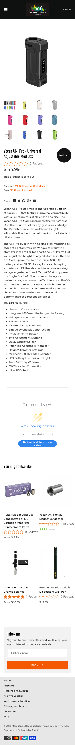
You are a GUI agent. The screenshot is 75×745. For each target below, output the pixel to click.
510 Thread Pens (18, 190)
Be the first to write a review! (37, 443)
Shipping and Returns (15, 706)
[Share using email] (34, 200)
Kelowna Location (13, 695)
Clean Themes (60, 726)
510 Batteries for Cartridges (30, 186)
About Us (9, 685)
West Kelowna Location (17, 701)
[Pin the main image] (23, 200)
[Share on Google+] (29, 200)
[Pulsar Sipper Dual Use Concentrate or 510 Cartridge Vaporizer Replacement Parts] (20, 490)
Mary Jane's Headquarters (26, 726)
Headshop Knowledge (16, 690)
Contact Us (10, 711)
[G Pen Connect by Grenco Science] (20, 563)
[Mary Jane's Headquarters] (37, 9)
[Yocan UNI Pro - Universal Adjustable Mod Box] (37, 61)
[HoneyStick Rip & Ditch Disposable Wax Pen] (55, 563)
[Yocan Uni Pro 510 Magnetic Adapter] (55, 490)
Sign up (37, 665)
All (30, 190)
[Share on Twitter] (19, 200)
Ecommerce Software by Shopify (22, 730)
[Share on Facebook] (14, 200)
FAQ (6, 716)
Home (7, 680)
